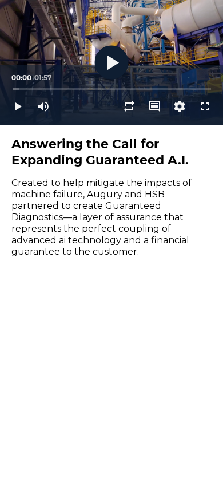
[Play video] (18, 106)
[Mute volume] (43, 106)
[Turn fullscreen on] (205, 106)
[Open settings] (179, 106)
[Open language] (154, 106)
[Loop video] (129, 106)
